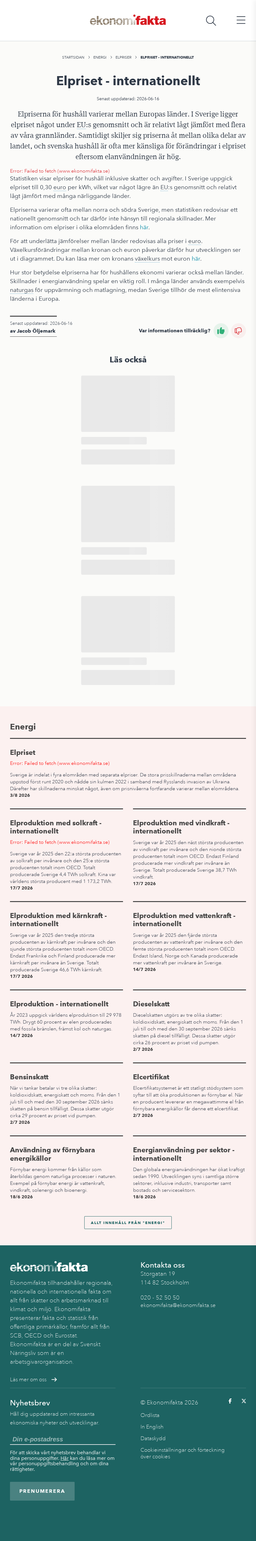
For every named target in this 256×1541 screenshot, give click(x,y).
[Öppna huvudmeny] (241, 20)
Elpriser (123, 57)
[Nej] (238, 330)
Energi (99, 57)
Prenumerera (42, 1491)
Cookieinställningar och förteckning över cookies (182, 1453)
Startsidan (73, 57)
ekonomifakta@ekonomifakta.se (178, 1305)
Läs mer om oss (28, 1379)
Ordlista (150, 1415)
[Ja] (221, 330)
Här (65, 1458)
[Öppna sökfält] (211, 20)
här (144, 227)
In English (152, 1427)
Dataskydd (153, 1438)
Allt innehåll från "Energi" (128, 1222)
